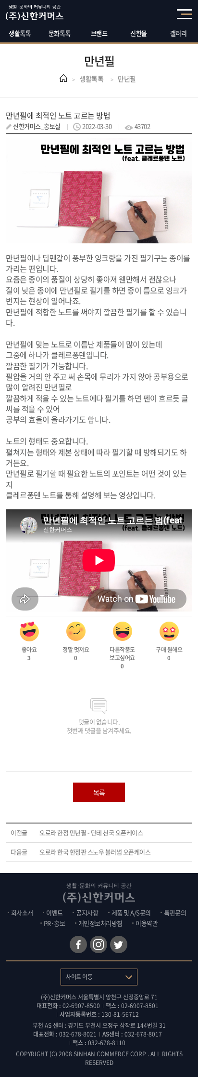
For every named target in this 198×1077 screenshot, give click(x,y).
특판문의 (175, 912)
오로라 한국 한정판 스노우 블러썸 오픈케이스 (94, 852)
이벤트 (54, 912)
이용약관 (147, 923)
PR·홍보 (54, 923)
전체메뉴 (184, 14)
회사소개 (22, 912)
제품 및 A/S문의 (131, 912)
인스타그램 (98, 944)
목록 (99, 792)
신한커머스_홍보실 (37, 126)
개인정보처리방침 (100, 923)
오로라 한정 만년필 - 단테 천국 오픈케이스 (91, 832)
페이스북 (78, 944)
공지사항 (87, 912)
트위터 (118, 944)
